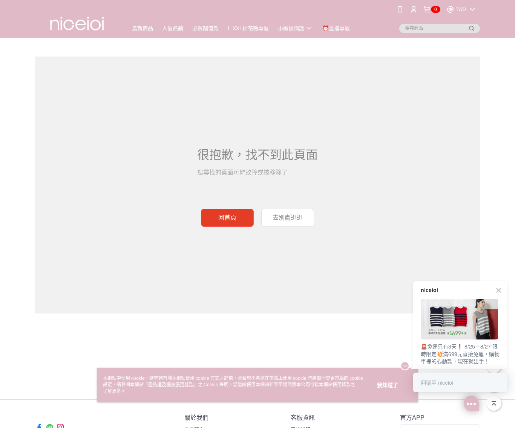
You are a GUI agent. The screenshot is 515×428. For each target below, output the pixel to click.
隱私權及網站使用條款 (170, 384)
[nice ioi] (77, 20)
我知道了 (387, 385)
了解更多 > (114, 391)
